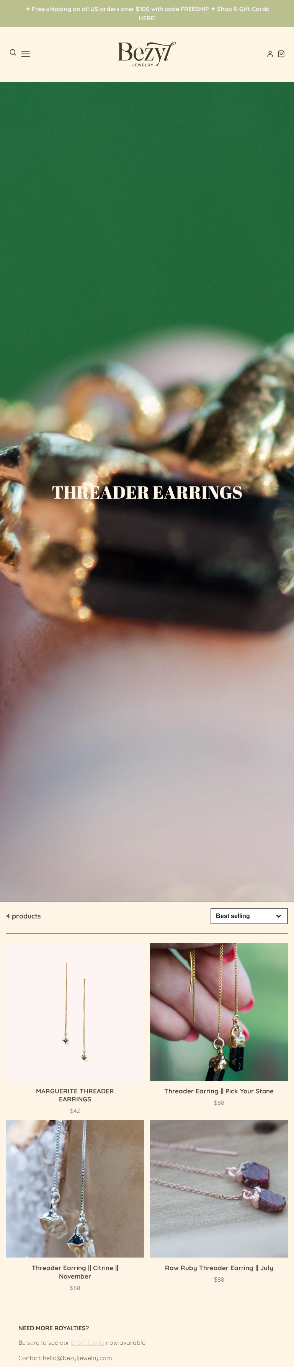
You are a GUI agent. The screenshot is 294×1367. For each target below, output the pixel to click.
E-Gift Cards (88, 1342)
